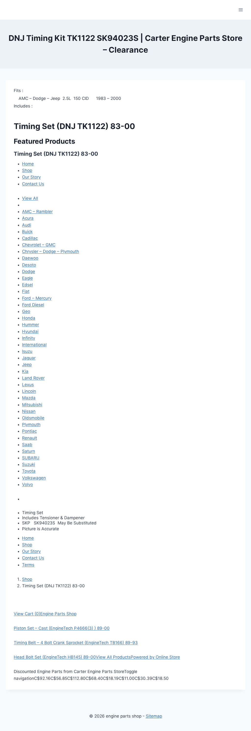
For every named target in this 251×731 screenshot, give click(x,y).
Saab (27, 444)
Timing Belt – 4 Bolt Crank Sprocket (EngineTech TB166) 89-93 (76, 642)
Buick (27, 231)
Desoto (29, 264)
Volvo (27, 484)
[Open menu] (240, 9)
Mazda (29, 397)
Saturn (28, 451)
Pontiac (29, 431)
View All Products (113, 657)
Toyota (29, 471)
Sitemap (154, 716)
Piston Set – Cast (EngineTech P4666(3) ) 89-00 (62, 628)
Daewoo (30, 258)
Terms (28, 564)
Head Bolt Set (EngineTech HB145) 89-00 (55, 657)
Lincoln (29, 391)
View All (30, 198)
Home (28, 163)
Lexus (28, 384)
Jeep (27, 364)
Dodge (28, 271)
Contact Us (33, 183)
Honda (28, 318)
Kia (25, 371)
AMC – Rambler (37, 211)
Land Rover (33, 378)
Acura (28, 218)
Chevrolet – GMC (38, 244)
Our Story (31, 177)
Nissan (29, 411)
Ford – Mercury (36, 298)
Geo (26, 311)
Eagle (27, 278)
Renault (29, 438)
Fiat (25, 291)
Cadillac (30, 238)
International (34, 344)
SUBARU (30, 457)
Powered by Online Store (155, 657)
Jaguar (29, 357)
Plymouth (31, 424)
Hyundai (30, 331)
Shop (27, 170)
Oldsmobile (33, 417)
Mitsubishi (32, 404)
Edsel (27, 284)
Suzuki (28, 464)
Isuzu (27, 351)
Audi (26, 225)
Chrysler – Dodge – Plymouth (50, 251)
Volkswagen (34, 477)
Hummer (30, 324)
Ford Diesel (33, 304)
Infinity (28, 338)
